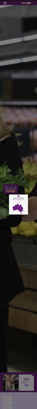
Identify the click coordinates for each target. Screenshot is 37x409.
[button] (21, 213)
